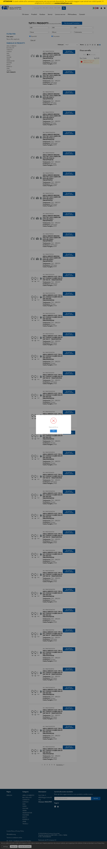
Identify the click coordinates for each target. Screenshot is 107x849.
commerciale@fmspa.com (63, 3)
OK (53, 431)
